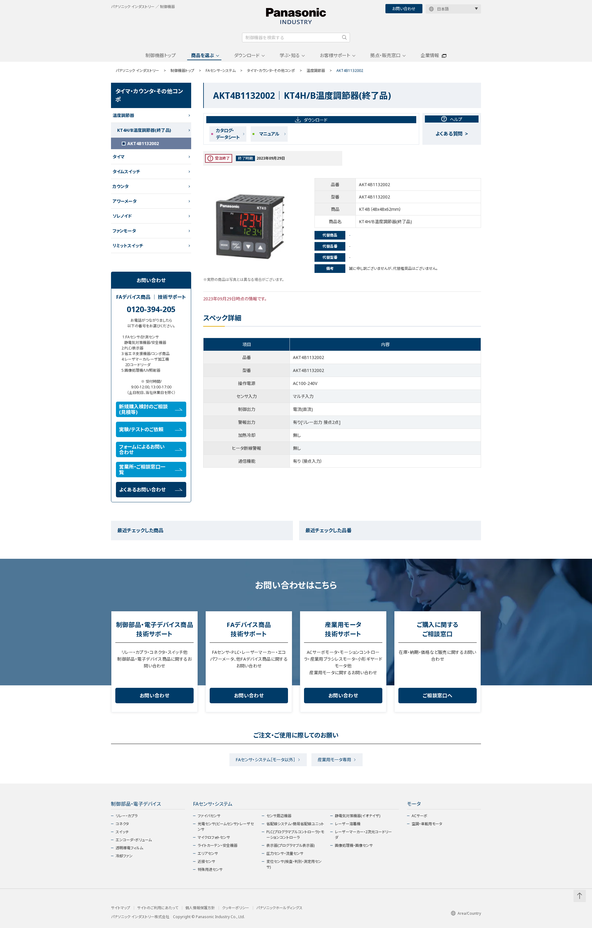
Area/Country (469, 913)
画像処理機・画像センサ (354, 845)
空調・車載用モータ (427, 823)
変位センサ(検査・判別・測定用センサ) (294, 864)
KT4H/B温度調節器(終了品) (144, 130)
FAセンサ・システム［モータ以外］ (265, 760)
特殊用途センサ (210, 869)
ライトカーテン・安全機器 (217, 845)
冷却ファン (124, 856)
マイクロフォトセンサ (214, 837)
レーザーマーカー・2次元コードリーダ (363, 834)
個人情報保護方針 (200, 908)
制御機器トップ (161, 55)
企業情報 (430, 55)
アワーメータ (125, 201)
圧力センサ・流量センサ (284, 853)
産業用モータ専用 (334, 760)
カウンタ (121, 186)
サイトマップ (120, 908)
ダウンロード (247, 55)
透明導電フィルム (129, 848)
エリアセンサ (208, 853)
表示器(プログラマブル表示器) (290, 845)
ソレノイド (122, 216)
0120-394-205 (151, 309)
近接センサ (206, 861)
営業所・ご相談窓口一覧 (142, 469)
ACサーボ (419, 815)
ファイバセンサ (209, 815)
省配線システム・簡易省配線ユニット (295, 823)
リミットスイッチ (128, 246)
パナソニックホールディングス (279, 908)
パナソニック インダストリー (137, 70)
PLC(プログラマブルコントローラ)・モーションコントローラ (295, 834)
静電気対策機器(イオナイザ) (357, 815)
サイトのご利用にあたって (157, 908)
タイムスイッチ (126, 171)
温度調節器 (315, 70)
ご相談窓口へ (437, 695)
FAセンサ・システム (221, 70)
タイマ (119, 157)
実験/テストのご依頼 (141, 429)
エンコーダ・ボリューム (134, 839)
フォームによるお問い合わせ (142, 449)
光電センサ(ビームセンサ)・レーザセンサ (226, 826)
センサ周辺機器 (278, 815)
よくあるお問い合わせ (142, 489)
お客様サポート (335, 55)
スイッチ (122, 831)
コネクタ (122, 823)
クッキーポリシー (235, 908)
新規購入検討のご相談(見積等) (143, 409)
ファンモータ (124, 231)
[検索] (344, 37)
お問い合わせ (404, 8)
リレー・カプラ (127, 815)
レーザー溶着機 (347, 823)
